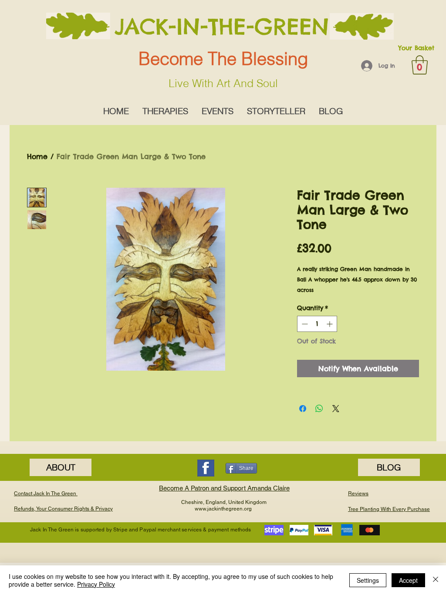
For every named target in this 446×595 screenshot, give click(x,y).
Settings (368, 580)
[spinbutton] (317, 323)
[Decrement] (303, 323)
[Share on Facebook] (302, 408)
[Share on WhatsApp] (319, 408)
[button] (420, 64)
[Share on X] (336, 408)
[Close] (435, 580)
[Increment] (330, 323)
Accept (408, 580)
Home (37, 156)
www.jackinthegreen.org (223, 509)
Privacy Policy (96, 584)
